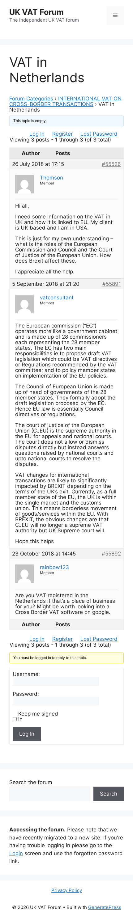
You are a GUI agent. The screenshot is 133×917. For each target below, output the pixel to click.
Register (62, 134)
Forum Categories (31, 98)
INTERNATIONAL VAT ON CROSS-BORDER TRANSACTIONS (65, 101)
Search (108, 794)
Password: (26, 694)
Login (16, 853)
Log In (37, 134)
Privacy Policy (66, 890)
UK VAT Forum (36, 12)
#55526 (111, 164)
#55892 (111, 553)
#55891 (111, 284)
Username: (26, 674)
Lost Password (99, 134)
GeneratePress (104, 907)
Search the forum (30, 782)
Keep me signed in (38, 716)
